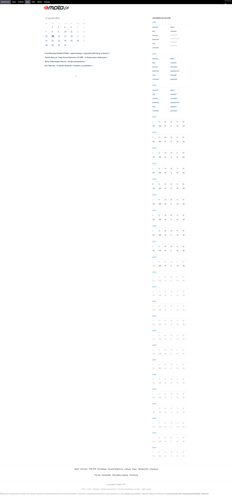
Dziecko (47, 2)
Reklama (96, 489)
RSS (83, 489)
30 (59, 45)
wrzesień (173, 67)
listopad (173, 75)
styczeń (155, 27)
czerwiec (155, 48)
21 (46, 41)
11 (71, 32)
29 (53, 45)
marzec (155, 35)
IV (171, 122)
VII (154, 126)
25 (71, 41)
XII (184, 126)
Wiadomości (5, 2)
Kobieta (21, 2)
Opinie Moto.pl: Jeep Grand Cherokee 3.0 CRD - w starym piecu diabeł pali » (76, 57)
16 (59, 36)
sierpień (173, 31)
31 (65, 45)
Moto (27, 2)
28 (46, 45)
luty (153, 31)
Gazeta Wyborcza (115, 469)
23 (59, 41)
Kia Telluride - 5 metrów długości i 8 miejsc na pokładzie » (69, 66)
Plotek (39, 2)
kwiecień (155, 39)
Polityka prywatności (108, 489)
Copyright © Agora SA (116, 484)
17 (65, 36)
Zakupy (127, 469)
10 (65, 32)
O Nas (89, 489)
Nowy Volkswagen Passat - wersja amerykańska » (65, 61)
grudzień (173, 79)
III (165, 122)
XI (177, 126)
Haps (134, 469)
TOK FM (92, 469)
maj (153, 43)
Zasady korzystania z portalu (129, 489)
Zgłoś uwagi (146, 489)
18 (71, 36)
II (159, 122)
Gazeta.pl (154, 469)
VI (183, 122)
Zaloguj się (228, 0)
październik (174, 71)
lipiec (172, 27)
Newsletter (106, 475)
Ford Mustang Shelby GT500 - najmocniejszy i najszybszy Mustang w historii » (77, 53)
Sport (14, 2)
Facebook (134, 475)
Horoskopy (102, 469)
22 (53, 41)
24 (65, 41)
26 (78, 41)
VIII (160, 126)
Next (33, 2)
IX (165, 126)
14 (46, 36)
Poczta (98, 475)
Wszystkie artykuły (120, 475)
